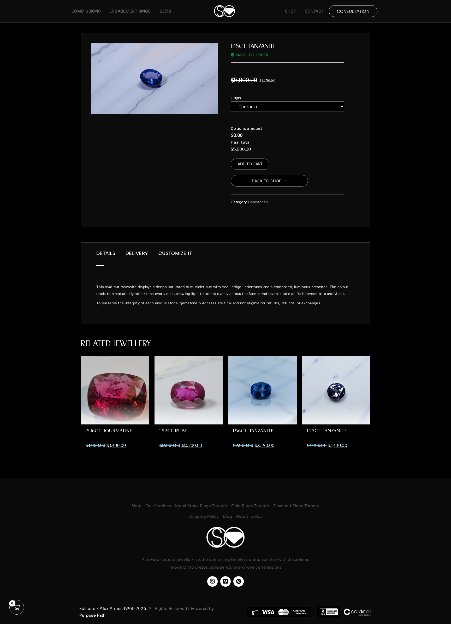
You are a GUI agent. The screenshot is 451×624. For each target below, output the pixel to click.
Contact (314, 11)
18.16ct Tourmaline (109, 431)
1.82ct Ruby (173, 431)
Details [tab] (105, 253)
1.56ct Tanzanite (253, 431)
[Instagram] (212, 581)
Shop (290, 11)
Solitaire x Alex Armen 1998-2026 (112, 608)
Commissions (86, 11)
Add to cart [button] (114, 410)
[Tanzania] (287, 106)
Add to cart (250, 164)
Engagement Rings (130, 11)
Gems (165, 11)
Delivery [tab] (137, 253)
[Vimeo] (225, 581)
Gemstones (258, 202)
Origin (236, 97)
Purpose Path (92, 615)
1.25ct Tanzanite (327, 431)
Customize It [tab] (175, 253)
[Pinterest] (238, 581)
